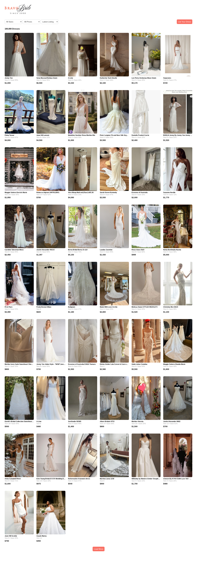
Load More (98, 549)
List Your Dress (184, 22)
